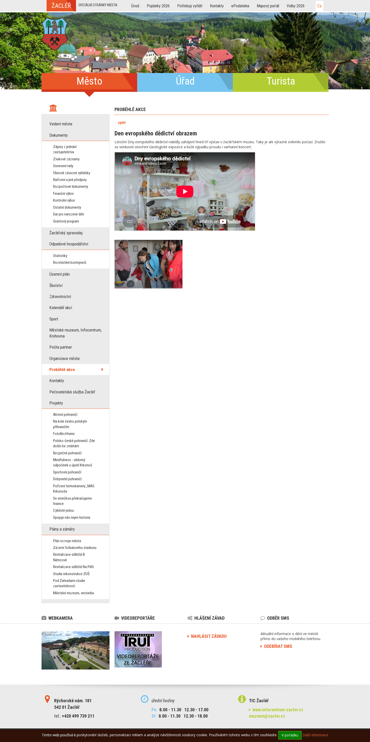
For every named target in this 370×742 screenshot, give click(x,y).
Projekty (56, 402)
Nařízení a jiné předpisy (70, 179)
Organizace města (64, 358)
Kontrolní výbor (64, 200)
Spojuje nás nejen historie (71, 517)
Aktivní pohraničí (65, 414)
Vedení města (60, 123)
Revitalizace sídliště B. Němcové (69, 557)
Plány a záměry (62, 529)
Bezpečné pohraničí (67, 453)
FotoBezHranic (64, 433)
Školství (55, 285)
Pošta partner (60, 347)
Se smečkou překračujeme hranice (72, 501)
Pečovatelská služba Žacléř (72, 391)
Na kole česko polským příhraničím (70, 424)
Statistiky (60, 255)
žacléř (61, 5)
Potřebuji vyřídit (189, 6)
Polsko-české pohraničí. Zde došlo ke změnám (74, 443)
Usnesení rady (63, 166)
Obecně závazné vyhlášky (71, 173)
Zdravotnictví (60, 296)
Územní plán (59, 274)
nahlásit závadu (208, 636)
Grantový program (66, 221)
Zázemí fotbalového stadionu (74, 547)
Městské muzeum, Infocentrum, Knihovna (75, 333)
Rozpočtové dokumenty (70, 186)
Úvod (135, 6)
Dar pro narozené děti (68, 214)
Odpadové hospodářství (68, 243)
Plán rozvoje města (67, 541)
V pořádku (290, 735)
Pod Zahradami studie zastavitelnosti (69, 583)
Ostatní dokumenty (67, 207)
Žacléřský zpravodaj (66, 232)
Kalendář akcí (60, 307)
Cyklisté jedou (63, 510)
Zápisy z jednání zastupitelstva (65, 149)
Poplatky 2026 (158, 6)
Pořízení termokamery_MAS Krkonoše (73, 489)
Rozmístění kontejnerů (69, 262)
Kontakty (217, 6)
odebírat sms (277, 646)
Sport (53, 318)
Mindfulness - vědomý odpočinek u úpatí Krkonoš (72, 462)
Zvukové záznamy (66, 159)
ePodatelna (240, 6)
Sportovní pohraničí (67, 472)
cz (319, 6)
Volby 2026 (296, 6)
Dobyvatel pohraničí (67, 479)
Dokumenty (58, 135)
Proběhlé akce (62, 369)
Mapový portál (268, 6)
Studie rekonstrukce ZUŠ (71, 574)
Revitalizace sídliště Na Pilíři (73, 567)
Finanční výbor (63, 193)
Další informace (315, 734)
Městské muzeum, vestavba (73, 593)
